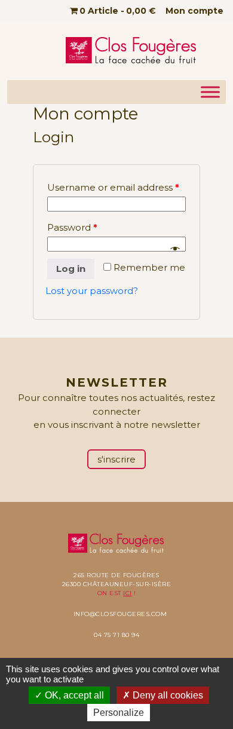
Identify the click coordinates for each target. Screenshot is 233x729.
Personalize (118, 712)
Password (72, 227)
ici (127, 593)
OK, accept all (73, 695)
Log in (70, 268)
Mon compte (194, 10)
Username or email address (113, 187)
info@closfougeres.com (120, 614)
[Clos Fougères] (131, 50)
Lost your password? (91, 290)
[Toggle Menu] (210, 91)
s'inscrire (116, 459)
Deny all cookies (166, 695)
